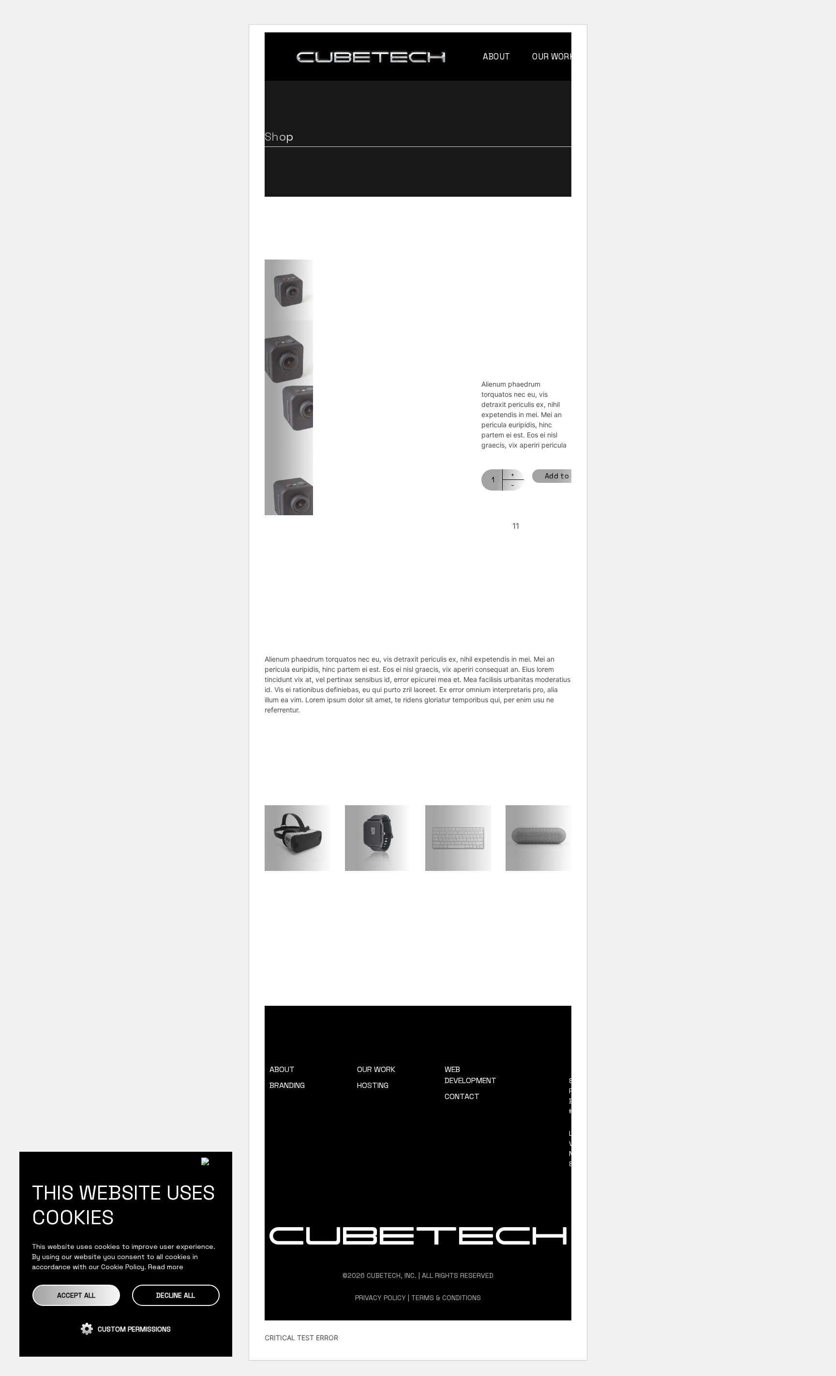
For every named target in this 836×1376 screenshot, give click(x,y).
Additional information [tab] (395, 623)
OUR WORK (376, 1069)
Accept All (76, 1295)
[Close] (213, 1161)
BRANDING (287, 1085)
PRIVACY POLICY (380, 1297)
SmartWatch (377, 890)
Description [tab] (302, 623)
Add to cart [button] (291, 847)
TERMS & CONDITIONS (446, 1297)
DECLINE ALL (175, 1295)
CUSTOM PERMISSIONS (134, 1329)
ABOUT (282, 1069)
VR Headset (296, 890)
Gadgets (552, 543)
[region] (125, 1254)
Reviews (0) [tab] (530, 623)
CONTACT (462, 1096)
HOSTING (372, 1085)
